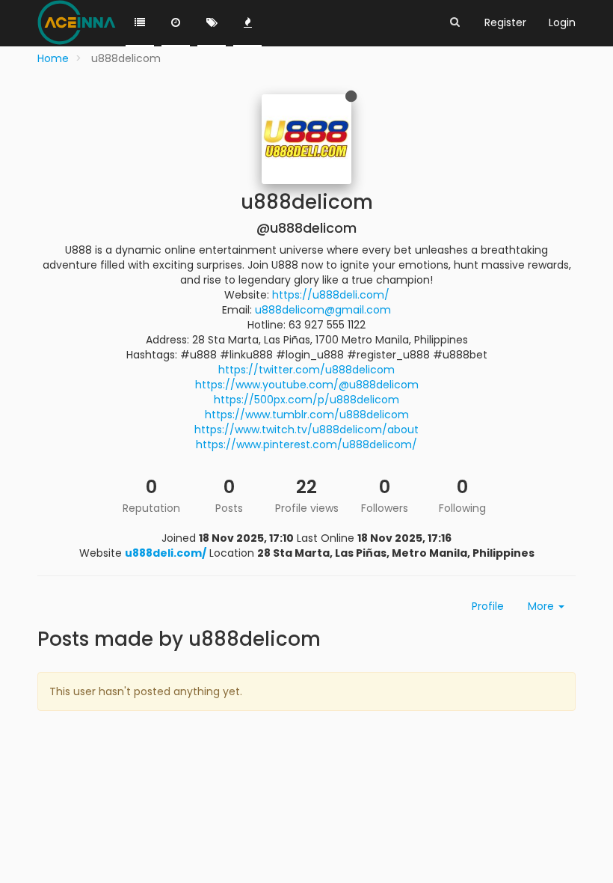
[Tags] (211, 23)
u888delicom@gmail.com (323, 309)
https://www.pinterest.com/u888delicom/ (306, 444)
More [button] (542, 606)
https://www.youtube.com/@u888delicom (307, 384)
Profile (488, 606)
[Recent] (175, 23)
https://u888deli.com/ (330, 294)
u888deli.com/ (165, 553)
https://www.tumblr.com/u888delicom (307, 414)
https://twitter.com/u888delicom (306, 369)
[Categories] (140, 23)
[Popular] (247, 23)
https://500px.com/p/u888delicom (306, 399)
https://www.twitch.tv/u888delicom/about (306, 429)
